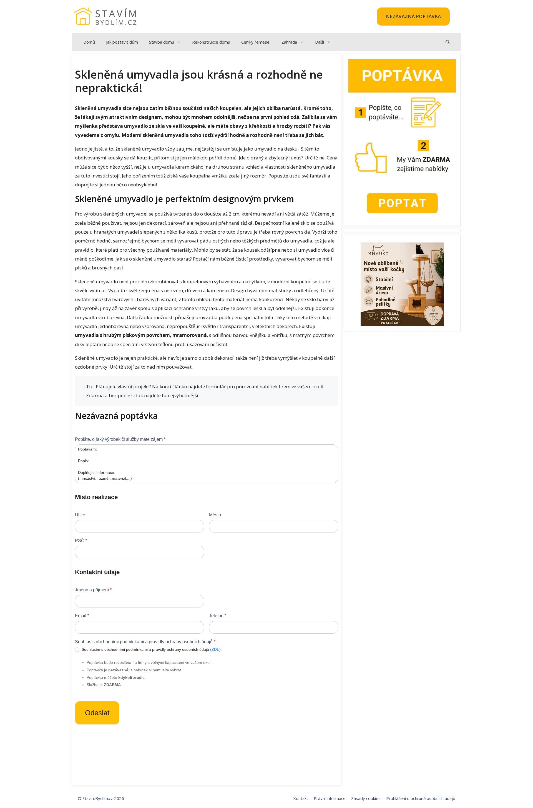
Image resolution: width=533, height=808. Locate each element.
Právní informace (330, 798)
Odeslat (97, 713)
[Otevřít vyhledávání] (447, 42)
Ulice (80, 514)
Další (319, 42)
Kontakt (300, 798)
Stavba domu (161, 42)
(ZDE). (216, 649)
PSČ (81, 540)
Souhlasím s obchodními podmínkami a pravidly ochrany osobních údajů (151, 649)
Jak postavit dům (122, 42)
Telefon (217, 615)
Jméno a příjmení (93, 589)
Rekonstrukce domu (211, 42)
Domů (89, 42)
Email (82, 615)
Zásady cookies (366, 798)
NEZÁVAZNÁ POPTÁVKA (413, 16)
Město (215, 514)
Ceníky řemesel (255, 42)
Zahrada (289, 42)
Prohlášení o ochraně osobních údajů (420, 798)
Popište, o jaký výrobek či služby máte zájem (120, 439)
